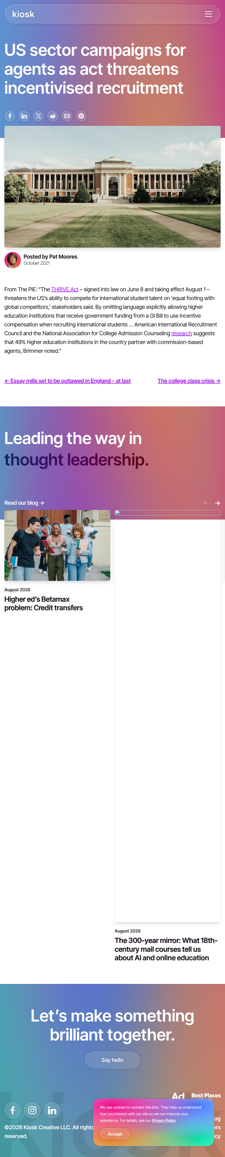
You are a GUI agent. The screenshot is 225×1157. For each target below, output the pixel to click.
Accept (115, 1134)
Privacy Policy (164, 1120)
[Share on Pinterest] (81, 115)
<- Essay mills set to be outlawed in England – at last (67, 381)
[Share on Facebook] (9, 115)
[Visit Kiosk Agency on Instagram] (32, 1110)
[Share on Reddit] (52, 115)
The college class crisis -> (189, 381)
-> (218, 502)
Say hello (113, 1060)
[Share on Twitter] (38, 115)
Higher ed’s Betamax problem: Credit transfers (43, 603)
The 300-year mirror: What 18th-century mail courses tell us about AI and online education (166, 948)
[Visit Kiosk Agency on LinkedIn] (52, 1110)
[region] (153, 1122)
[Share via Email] (66, 115)
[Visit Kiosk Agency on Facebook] (12, 1110)
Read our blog (24, 503)
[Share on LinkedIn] (24, 115)
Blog (215, 1118)
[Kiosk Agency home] (24, 14)
